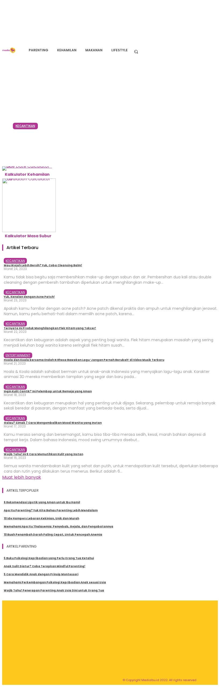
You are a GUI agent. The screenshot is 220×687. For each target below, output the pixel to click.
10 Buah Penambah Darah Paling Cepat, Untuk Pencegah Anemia (53, 535)
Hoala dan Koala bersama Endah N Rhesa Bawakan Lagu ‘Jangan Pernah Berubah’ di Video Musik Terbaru (84, 360)
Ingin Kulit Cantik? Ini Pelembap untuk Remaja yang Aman (48, 391)
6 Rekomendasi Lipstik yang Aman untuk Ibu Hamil (42, 502)
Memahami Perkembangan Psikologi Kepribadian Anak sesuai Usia (55, 582)
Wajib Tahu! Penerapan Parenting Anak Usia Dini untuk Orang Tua (54, 590)
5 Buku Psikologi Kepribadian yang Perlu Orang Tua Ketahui (49, 558)
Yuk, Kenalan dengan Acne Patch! (29, 297)
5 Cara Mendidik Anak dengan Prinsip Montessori (41, 574)
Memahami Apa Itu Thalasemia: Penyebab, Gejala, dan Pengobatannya (58, 526)
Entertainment (18, 355)
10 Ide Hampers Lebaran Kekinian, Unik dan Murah (41, 518)
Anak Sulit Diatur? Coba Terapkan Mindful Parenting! (44, 566)
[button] (136, 51)
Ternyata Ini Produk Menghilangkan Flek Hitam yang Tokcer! (50, 328)
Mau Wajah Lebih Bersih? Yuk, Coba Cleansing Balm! (96, 143)
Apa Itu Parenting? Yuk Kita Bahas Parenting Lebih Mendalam (51, 510)
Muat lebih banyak (21, 477)
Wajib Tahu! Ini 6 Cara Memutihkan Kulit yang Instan (43, 454)
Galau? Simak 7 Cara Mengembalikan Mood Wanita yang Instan (53, 423)
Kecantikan (25, 126)
